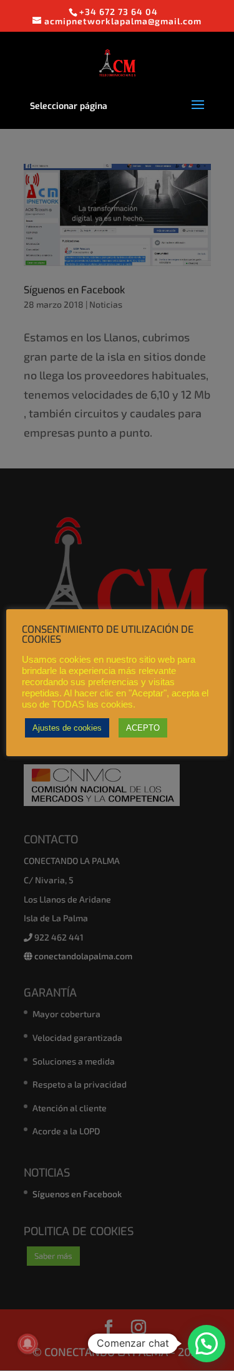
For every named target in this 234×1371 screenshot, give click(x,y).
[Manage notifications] (27, 1344)
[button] (206, 1343)
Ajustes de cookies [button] (67, 728)
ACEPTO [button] (143, 728)
